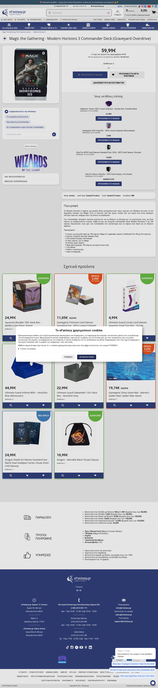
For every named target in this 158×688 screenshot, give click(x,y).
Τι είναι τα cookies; (28, 349)
